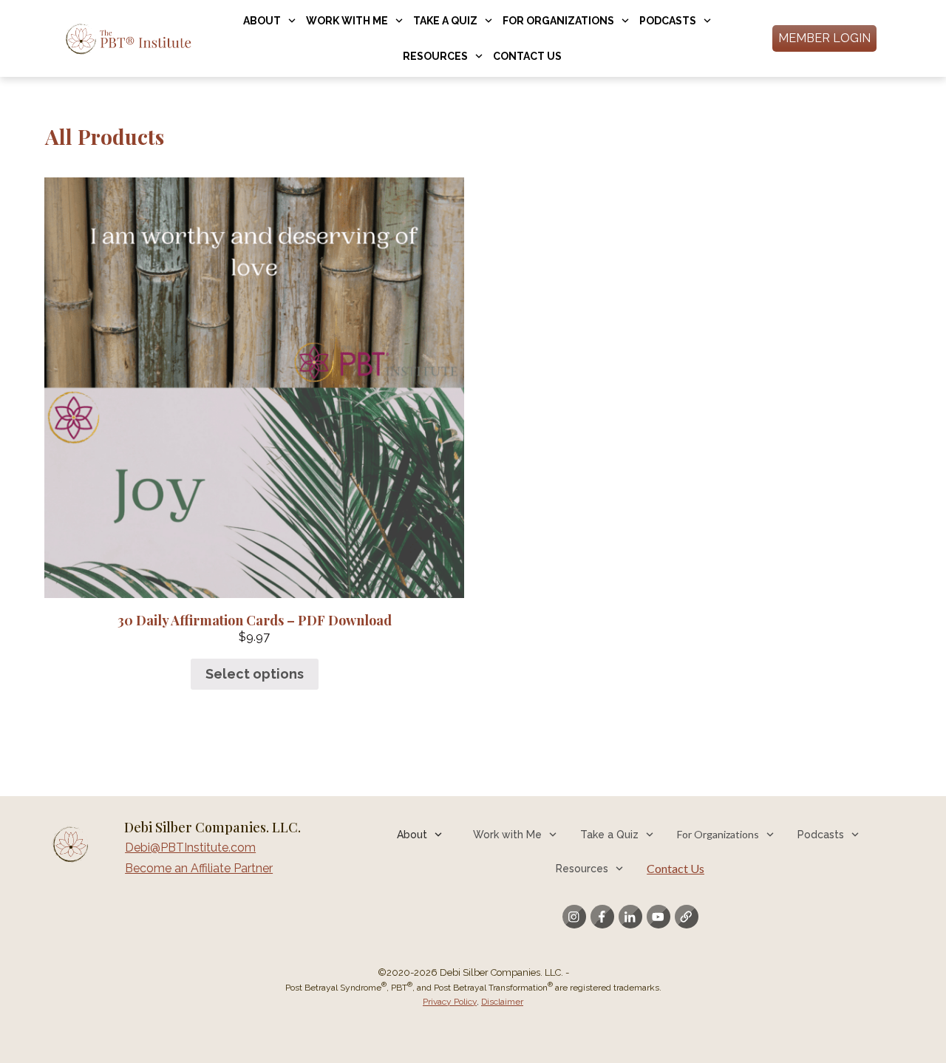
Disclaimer (502, 1001)
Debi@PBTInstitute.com (190, 847)
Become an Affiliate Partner (199, 868)
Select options (254, 674)
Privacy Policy (450, 1001)
